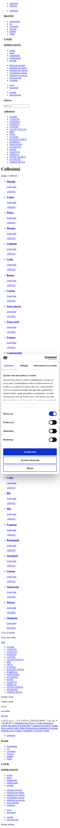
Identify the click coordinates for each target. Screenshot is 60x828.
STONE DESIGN (17, 157)
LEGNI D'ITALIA (17, 129)
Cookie (39, 723)
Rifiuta (30, 468)
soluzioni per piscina (18, 75)
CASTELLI (14, 122)
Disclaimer (12, 725)
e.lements (13, 80)
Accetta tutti (30, 452)
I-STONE (13, 127)
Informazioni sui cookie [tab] (45, 365)
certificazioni (15, 58)
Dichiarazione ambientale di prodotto (41, 728)
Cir (10, 24)
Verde (12, 34)
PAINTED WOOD (18, 139)
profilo (12, 50)
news (11, 85)
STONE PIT (15, 159)
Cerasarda (13, 26)
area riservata (15, 95)
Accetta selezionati (30, 460)
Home (4, 176)
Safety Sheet (19, 728)
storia (11, 53)
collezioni (13, 3)
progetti (12, 60)
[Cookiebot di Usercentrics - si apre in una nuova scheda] (44, 358)
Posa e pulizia (7, 728)
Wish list (13, 6)
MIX (11, 132)
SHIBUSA (14, 154)
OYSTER (13, 137)
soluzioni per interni (18, 68)
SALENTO (14, 152)
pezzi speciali (15, 78)
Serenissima (14, 21)
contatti (12, 92)
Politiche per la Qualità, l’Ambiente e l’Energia (21, 731)
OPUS (12, 134)
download (13, 87)
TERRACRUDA (17, 162)
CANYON (14, 119)
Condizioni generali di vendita (44, 725)
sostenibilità (14, 55)
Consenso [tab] (9, 365)
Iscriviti (4, 716)
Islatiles (12, 31)
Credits (46, 731)
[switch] (53, 422)
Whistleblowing (21, 723)
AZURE (13, 117)
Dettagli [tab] (24, 365)
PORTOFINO (15, 144)
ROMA (12, 149)
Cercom (12, 29)
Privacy (32, 723)
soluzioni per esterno (18, 70)
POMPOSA (14, 142)
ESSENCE (14, 124)
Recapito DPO (24, 725)
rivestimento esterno (18, 73)
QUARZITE (15, 147)
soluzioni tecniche (17, 65)
